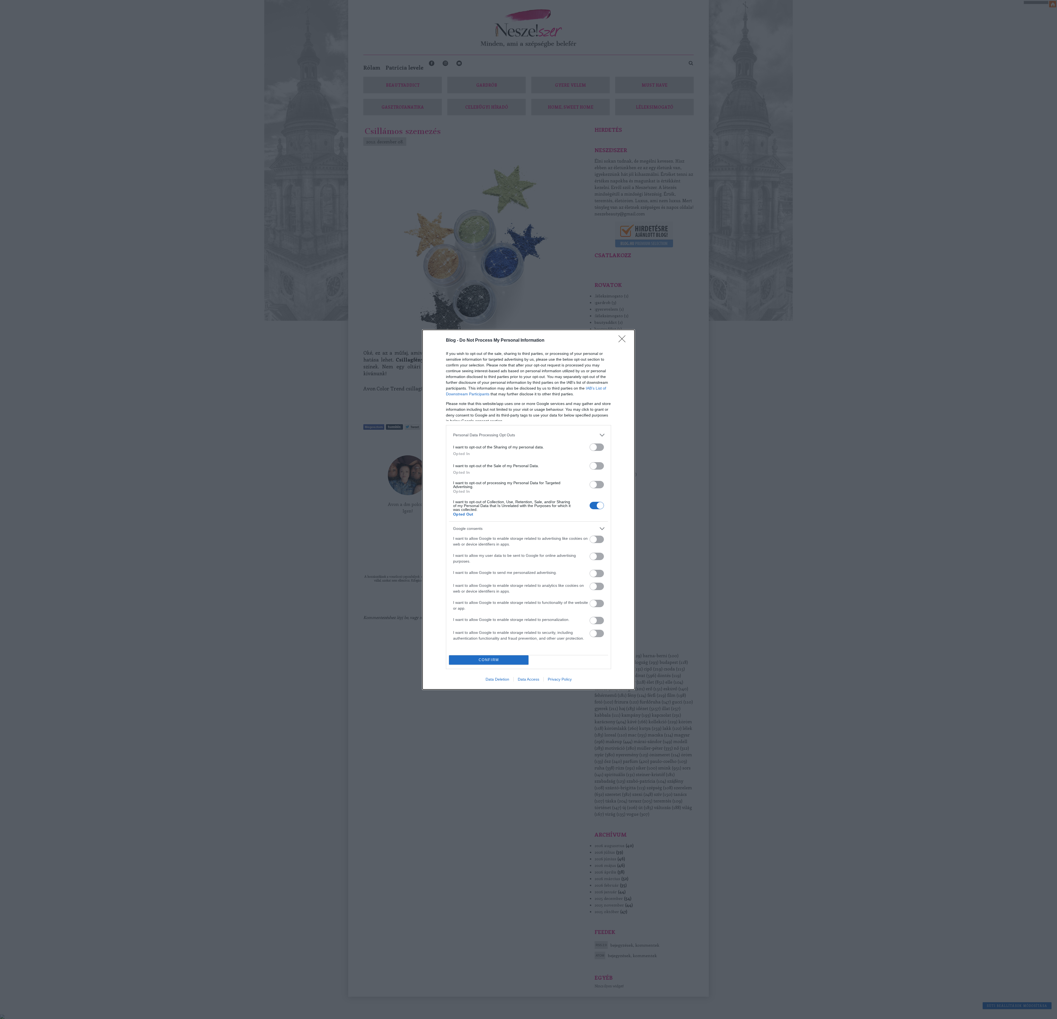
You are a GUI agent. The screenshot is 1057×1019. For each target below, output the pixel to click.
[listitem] (528, 435)
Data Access (528, 679)
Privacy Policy (560, 679)
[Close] (624, 340)
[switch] (597, 447)
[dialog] (528, 509)
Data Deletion (497, 679)
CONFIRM (489, 660)
